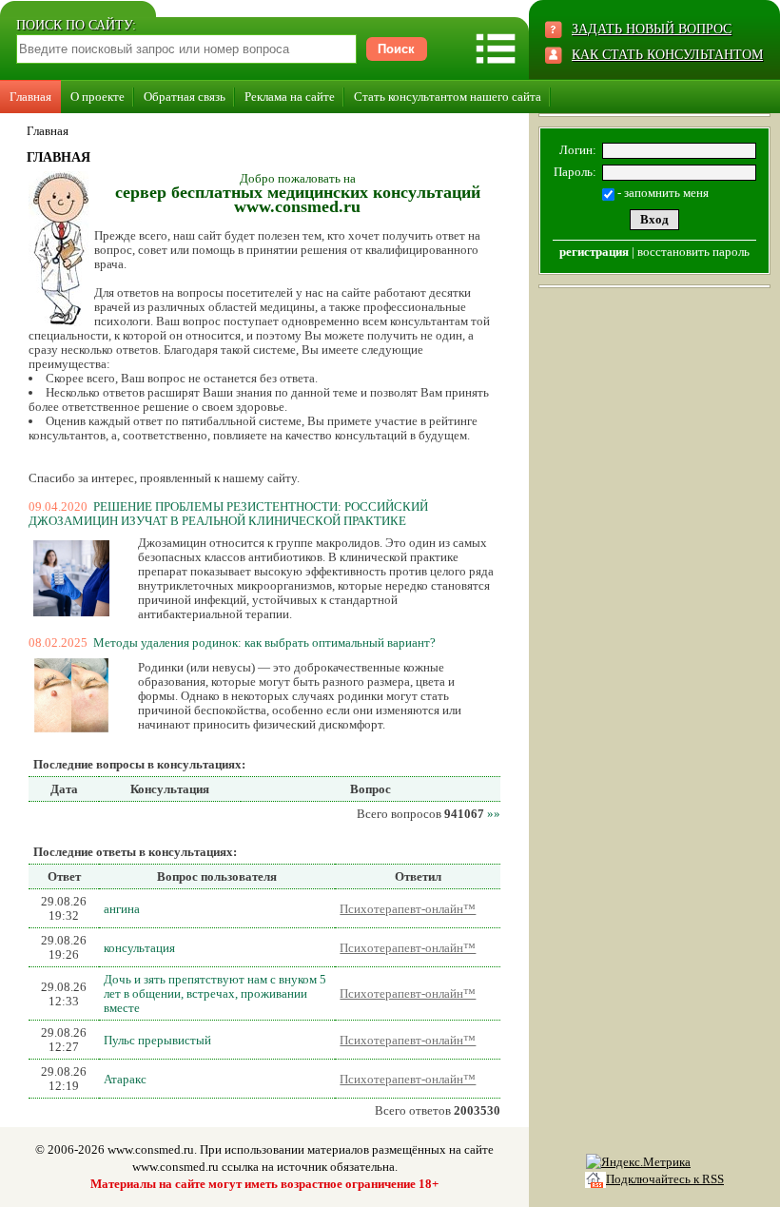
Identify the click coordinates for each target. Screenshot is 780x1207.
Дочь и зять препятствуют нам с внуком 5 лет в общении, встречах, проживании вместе (215, 993)
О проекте (97, 96)
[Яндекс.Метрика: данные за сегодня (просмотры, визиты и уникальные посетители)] (638, 1162)
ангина (122, 909)
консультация (139, 948)
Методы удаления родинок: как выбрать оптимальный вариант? (264, 642)
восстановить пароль (693, 251)
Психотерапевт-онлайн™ (408, 909)
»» (493, 814)
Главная (30, 96)
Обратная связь (184, 96)
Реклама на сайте (289, 96)
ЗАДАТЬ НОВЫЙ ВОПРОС (651, 29)
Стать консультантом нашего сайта (447, 96)
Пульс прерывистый (157, 1040)
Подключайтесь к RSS (665, 1179)
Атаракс (125, 1079)
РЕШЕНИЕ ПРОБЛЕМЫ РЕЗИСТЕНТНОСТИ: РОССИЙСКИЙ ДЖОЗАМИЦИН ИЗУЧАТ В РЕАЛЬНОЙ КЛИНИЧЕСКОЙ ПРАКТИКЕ (228, 513)
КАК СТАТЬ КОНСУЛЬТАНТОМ (667, 55)
